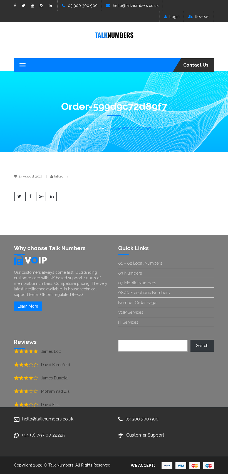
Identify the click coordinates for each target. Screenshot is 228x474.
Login (174, 16)
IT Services (128, 322)
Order (100, 128)
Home (82, 128)
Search (202, 345)
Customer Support (145, 435)
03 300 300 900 (83, 5)
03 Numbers (130, 273)
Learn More (28, 306)
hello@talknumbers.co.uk (135, 5)
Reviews (202, 16)
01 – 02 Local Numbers (140, 263)
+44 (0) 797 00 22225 (43, 435)
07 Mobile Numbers (137, 282)
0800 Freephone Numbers (144, 292)
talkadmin (61, 176)
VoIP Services (130, 312)
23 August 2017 (30, 176)
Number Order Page (137, 302)
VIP (36, 260)
